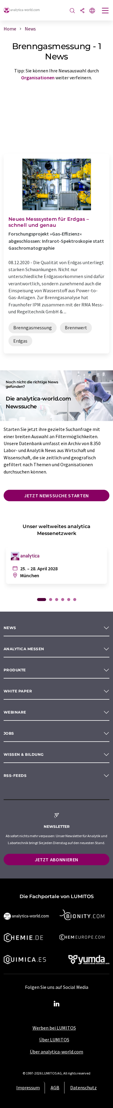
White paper (18, 691)
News (10, 627)
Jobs (9, 733)
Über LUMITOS (54, 1040)
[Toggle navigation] (105, 11)
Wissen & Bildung (24, 754)
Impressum (28, 1087)
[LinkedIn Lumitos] (56, 1004)
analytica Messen (24, 649)
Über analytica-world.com (56, 1052)
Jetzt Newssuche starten (56, 495)
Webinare (15, 712)
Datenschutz (83, 1087)
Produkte (15, 670)
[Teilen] (82, 11)
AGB (55, 1087)
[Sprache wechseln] (92, 11)
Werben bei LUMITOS (54, 1028)
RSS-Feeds (15, 775)
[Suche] (72, 11)
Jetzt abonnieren (56, 859)
